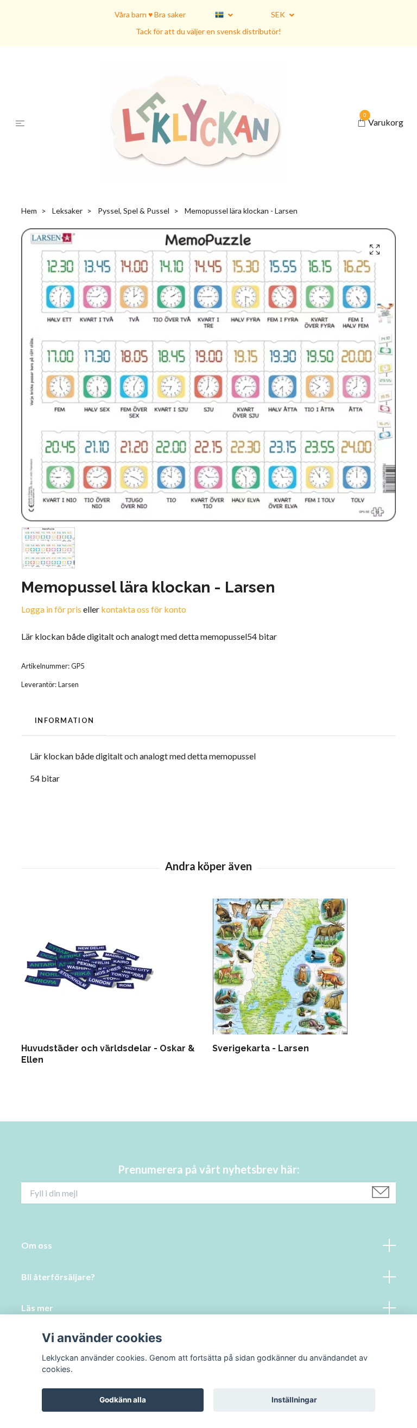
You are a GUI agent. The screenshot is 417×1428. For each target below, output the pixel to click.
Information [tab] (64, 720)
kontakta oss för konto (143, 609)
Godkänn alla (122, 1399)
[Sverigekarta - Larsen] (303, 966)
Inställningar (294, 1399)
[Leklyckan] (193, 122)
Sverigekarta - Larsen (260, 1048)
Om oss (36, 1245)
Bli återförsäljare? (58, 1276)
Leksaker (67, 210)
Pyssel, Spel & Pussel (133, 210)
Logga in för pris (51, 609)
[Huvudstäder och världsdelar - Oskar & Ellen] (112, 966)
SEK (279, 14)
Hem (29, 210)
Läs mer (37, 1307)
